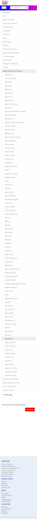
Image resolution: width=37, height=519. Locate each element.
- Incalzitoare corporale (10, 199)
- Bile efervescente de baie (12, 137)
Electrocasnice (7, 60)
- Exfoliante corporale (10, 174)
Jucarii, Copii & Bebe (9, 386)
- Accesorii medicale (10, 78)
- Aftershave (7, 86)
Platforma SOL (6, 488)
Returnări (4, 484)
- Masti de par (8, 229)
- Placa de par (8, 262)
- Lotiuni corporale (9, 210)
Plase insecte (7, 42)
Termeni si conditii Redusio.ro (11, 468)
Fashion (5, 67)
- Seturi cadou (8, 317)
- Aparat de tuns (8, 100)
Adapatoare (6, 12)
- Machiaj (6, 218)
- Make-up (6, 221)
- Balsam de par (8, 133)
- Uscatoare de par (9, 353)
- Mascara (6, 225)
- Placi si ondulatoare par (11, 269)
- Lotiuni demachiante (10, 214)
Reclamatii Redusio (8, 472)
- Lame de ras (8, 203)
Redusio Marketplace (8, 466)
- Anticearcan (7, 89)
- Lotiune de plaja (9, 207)
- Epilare (6, 170)
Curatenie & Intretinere (10, 23)
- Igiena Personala (9, 196)
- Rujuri (6, 295)
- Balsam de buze (9, 130)
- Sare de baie (8, 306)
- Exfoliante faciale (9, 177)
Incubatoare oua (8, 27)
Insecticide (6, 34)
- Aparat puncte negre (10, 104)
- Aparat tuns (7, 97)
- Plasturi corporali (9, 273)
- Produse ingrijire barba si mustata (14, 284)
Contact (4, 482)
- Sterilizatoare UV (9, 320)
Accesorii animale (8, 390)
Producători (5, 493)
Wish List (4, 511)
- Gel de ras (7, 188)
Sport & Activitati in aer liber (11, 383)
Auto (4, 16)
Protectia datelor (7, 476)
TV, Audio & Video (8, 56)
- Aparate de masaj (9, 115)
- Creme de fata (8, 159)
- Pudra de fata (8, 291)
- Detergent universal (10, 166)
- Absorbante (7, 75)
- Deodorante (7, 163)
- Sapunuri (7, 302)
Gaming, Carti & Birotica (10, 64)
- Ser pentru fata (8, 309)
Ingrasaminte (7, 31)
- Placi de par (7, 265)
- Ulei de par (7, 335)
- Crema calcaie (8, 144)
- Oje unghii (7, 236)
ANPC (3, 497)
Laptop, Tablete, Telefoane (11, 53)
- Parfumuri (7, 247)
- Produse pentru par (10, 287)
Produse (5, 45)
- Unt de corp (7, 350)
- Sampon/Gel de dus (10, 298)
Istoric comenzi (6, 509)
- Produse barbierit (9, 280)
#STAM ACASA (6, 501)
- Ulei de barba (8, 331)
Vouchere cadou (7, 495)
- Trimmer (6, 328)
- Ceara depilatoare (9, 141)
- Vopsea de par (8, 364)
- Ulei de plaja (8, 339)
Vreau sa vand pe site (8, 470)
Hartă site (5, 486)
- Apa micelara (8, 93)
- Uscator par (7, 361)
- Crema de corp (8, 148)
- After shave (7, 82)
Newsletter (5, 513)
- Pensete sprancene (10, 258)
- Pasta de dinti (8, 254)
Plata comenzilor (7, 464)
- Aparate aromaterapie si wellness (14, 111)
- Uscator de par (8, 357)
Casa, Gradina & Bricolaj (10, 379)
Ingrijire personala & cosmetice (12, 71)
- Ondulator (7, 240)
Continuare (29, 409)
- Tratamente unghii (9, 324)
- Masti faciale (8, 232)
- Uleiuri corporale (9, 346)
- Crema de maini (9, 155)
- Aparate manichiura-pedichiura (13, 122)
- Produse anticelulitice (10, 276)
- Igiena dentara (8, 192)
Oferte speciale (6, 499)
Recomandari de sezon (10, 49)
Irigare (5, 38)
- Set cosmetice (8, 313)
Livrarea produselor (8, 474)
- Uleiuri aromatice (9, 342)
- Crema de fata (8, 152)
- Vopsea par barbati (10, 372)
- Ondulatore (7, 243)
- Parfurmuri (7, 251)
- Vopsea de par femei (10, 368)
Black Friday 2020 (8, 20)
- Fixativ (6, 181)
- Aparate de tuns (9, 119)
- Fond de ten (8, 185)
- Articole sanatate (9, 126)
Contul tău (5, 507)
